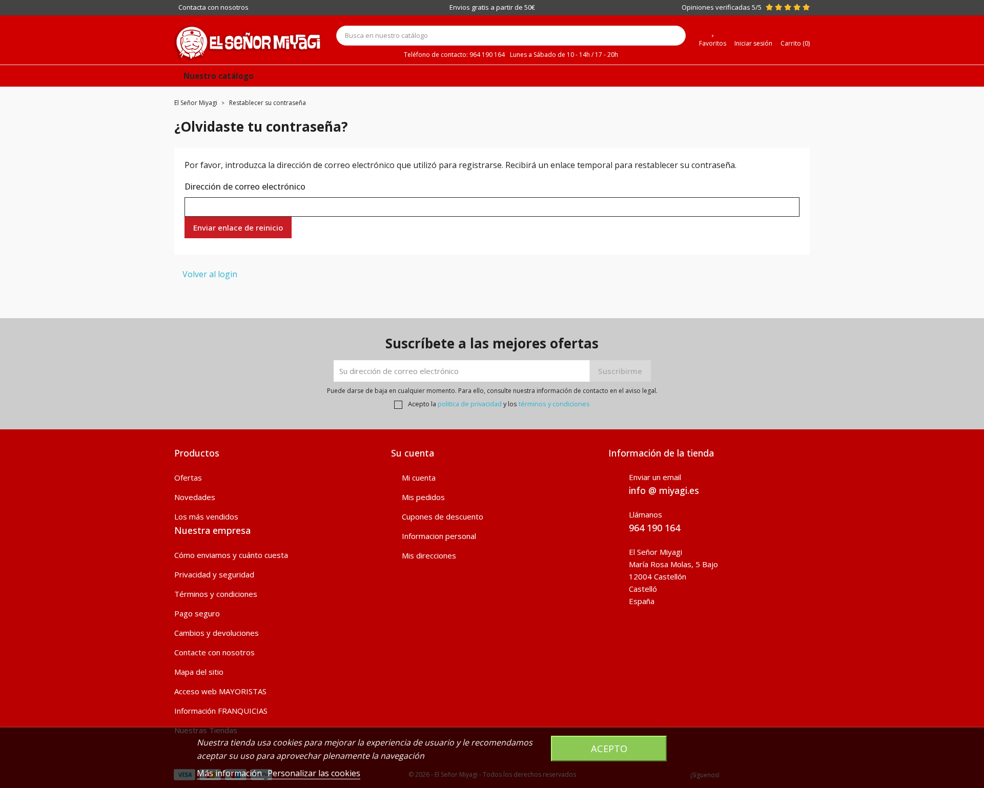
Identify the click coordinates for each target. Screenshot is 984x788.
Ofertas (188, 477)
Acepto (609, 748)
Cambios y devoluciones (216, 633)
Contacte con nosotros (214, 652)
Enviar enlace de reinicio (238, 227)
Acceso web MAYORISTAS (220, 691)
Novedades (194, 497)
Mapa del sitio (198, 672)
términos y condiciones (554, 403)
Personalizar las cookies (314, 773)
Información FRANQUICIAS (221, 711)
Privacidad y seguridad (214, 574)
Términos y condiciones (215, 594)
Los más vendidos (206, 516)
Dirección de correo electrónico (244, 186)
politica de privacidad (470, 403)
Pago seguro (197, 613)
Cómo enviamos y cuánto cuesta (231, 555)
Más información (230, 773)
